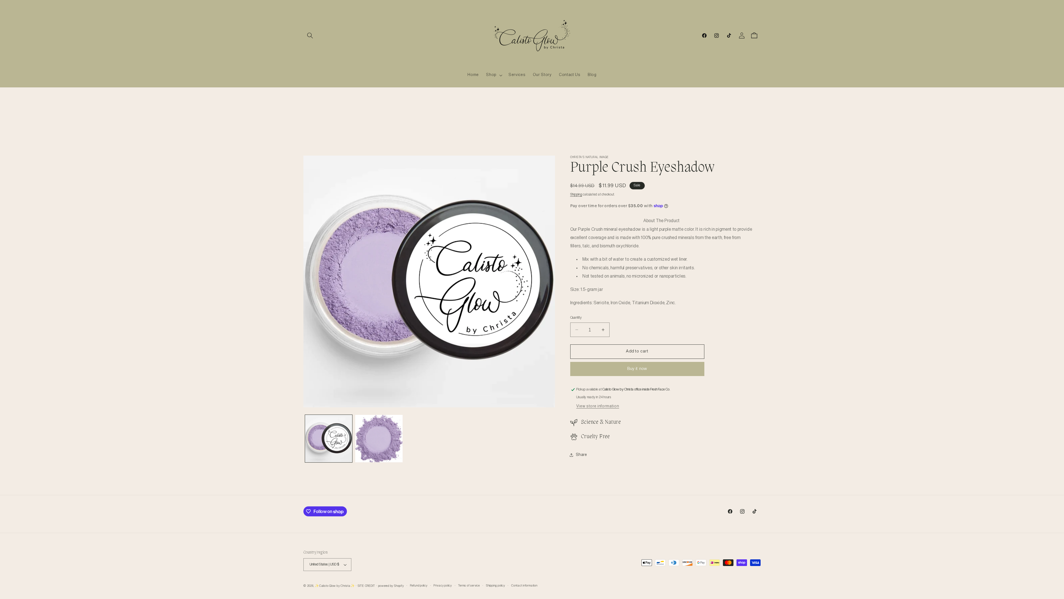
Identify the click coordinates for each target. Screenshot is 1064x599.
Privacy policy (443, 585)
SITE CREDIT (366, 586)
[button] (310, 35)
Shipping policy (495, 585)
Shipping (576, 195)
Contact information (524, 585)
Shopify (399, 586)
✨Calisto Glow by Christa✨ (335, 586)
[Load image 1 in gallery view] (328, 438)
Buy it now (637, 369)
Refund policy (419, 585)
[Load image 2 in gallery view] (379, 438)
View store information (597, 406)
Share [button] (581, 455)
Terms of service (469, 585)
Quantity (576, 318)
